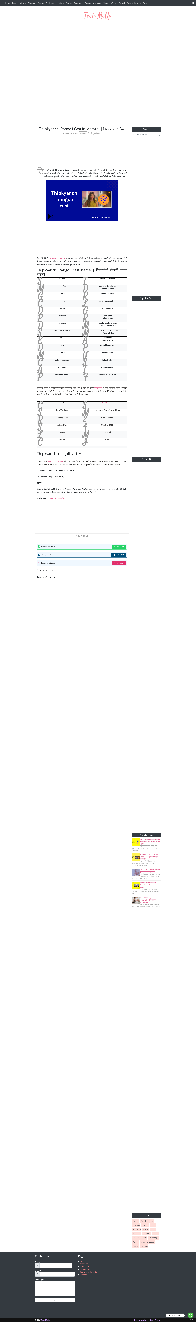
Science (41, 3)
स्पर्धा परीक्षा (144, 1246)
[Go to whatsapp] (190, 1315)
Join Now (120, 546)
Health (14, 3)
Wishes (114, 3)
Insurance (97, 3)
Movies (106, 3)
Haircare (22, 3)
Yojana (61, 3)
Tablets (87, 3)
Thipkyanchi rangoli (55, 461)
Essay (151, 1221)
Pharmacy (32, 3)
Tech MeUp (98, 16)
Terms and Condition (89, 1272)
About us (84, 1264)
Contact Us (84, 1266)
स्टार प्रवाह (98, 388)
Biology (69, 3)
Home (7, 3)
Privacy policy (85, 1269)
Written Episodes (147, 1242)
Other (145, 3)
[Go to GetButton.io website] (190, 1319)
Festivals (136, 1225)
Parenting (78, 3)
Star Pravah (107, 403)
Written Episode (134, 3)
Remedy (122, 3)
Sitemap (83, 1274)
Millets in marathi (56, 498)
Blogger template (140, 1320)
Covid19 (144, 1221)
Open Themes (155, 1320)
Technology (51, 3)
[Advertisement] (98, 58)
